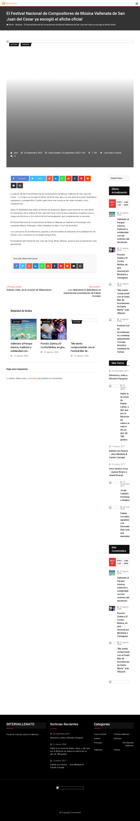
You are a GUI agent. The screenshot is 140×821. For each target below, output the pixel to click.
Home (11, 25)
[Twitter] (23, 266)
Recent (112, 203)
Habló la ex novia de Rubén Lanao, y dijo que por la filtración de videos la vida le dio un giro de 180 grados (124, 416)
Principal (98, 742)
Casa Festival (100, 734)
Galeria (97, 738)
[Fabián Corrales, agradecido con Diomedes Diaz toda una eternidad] (113, 510)
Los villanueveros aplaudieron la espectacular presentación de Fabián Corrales (82, 293)
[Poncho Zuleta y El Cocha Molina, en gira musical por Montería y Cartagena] (112, 249)
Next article (94, 287)
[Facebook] (16, 266)
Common (126, 203)
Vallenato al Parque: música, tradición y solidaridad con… (22, 347)
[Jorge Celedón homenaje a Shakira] (113, 484)
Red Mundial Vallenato (128, 744)
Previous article (14, 287)
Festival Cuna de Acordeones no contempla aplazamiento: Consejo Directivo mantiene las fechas (124, 338)
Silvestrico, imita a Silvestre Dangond (66, 738)
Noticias (18, 25)
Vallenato (98, 750)
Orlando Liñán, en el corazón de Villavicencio (29, 290)
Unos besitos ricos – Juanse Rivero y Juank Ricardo (118, 472)
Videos (117, 750)
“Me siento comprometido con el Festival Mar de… (82, 347)
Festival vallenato (121, 734)
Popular (119, 203)
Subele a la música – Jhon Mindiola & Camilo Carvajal (118, 454)
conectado (32, 378)
